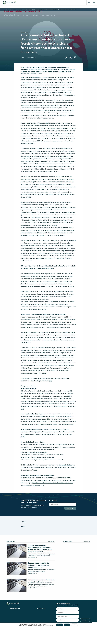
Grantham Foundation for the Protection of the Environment (52, 483)
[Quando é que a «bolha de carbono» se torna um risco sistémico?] (16, 568)
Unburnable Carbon (65, 465)
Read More (31, 557)
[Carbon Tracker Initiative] (9, 2)
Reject (67, 624)
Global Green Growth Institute (34, 485)
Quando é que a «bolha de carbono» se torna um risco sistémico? (38, 565)
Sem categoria (20, 9)
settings (51, 625)
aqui (50, 381)
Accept (59, 624)
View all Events (87, 541)
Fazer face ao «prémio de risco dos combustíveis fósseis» (41, 581)
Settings (74, 624)
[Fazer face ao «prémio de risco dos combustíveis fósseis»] (16, 585)
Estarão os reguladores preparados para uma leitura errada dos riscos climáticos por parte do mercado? (40, 548)
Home (8, 9)
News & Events (13, 9)
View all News (51, 541)
